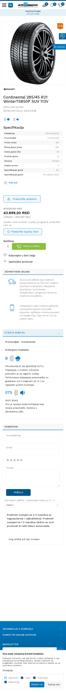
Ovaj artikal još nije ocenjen (24, 539)
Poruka (10, 468)
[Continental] (9, 89)
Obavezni (13, 678)
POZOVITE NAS (33, 11)
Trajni (28, 678)
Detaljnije (8, 670)
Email (9, 447)
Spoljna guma (13, 107)
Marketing (13, 682)
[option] (33, 12)
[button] (10, 5)
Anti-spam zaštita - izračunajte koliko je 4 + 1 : (30, 500)
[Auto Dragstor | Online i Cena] (28, 4)
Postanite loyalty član (24, 231)
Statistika (42, 678)
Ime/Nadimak (13, 435)
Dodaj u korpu (31, 246)
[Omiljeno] (52, 5)
